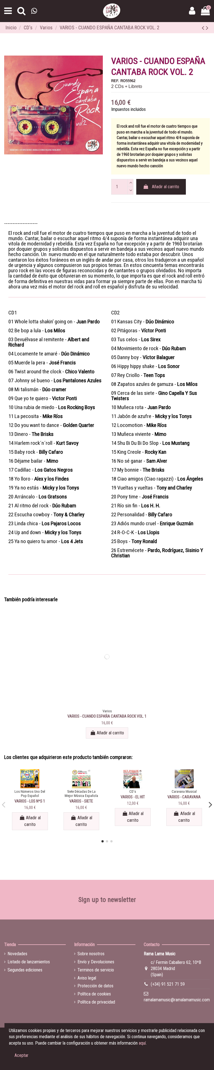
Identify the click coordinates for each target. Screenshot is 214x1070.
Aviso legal (86, 978)
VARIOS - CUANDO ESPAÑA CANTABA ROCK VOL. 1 (107, 716)
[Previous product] (204, 28)
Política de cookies (94, 994)
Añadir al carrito (165, 186)
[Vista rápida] (107, 705)
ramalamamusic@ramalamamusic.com (177, 999)
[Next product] (207, 28)
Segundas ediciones (25, 970)
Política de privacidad (96, 1002)
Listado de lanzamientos (29, 961)
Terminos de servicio (95, 970)
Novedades (17, 953)
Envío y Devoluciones (95, 961)
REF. (115, 81)
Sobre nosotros (90, 953)
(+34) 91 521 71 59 (168, 984)
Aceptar (21, 1055)
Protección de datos (95, 985)
